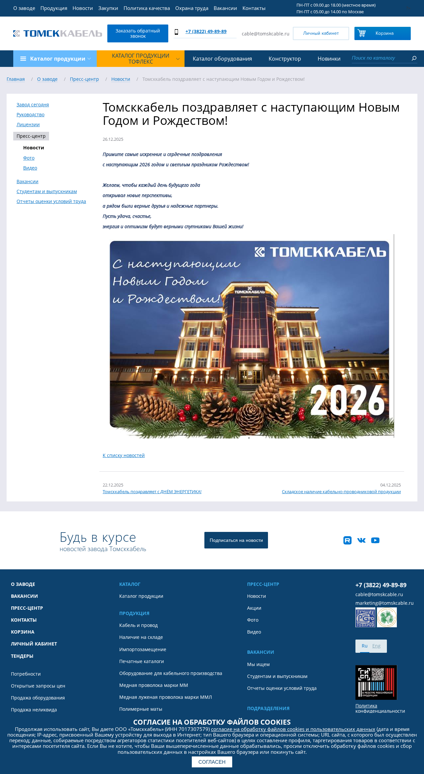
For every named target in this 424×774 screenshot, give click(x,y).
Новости (83, 8)
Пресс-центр (31, 136)
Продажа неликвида (34, 709)
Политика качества (147, 8)
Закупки (108, 8)
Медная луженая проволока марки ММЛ (165, 697)
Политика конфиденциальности (380, 708)
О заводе (24, 8)
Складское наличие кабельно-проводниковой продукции (341, 491)
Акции (254, 608)
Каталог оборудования (222, 59)
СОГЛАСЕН (212, 762)
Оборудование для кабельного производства (170, 673)
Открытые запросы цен (38, 686)
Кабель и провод (138, 625)
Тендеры (22, 656)
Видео (30, 168)
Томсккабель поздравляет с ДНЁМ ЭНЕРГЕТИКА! (152, 491)
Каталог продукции (141, 596)
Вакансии (225, 8)
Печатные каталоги (141, 661)
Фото (28, 158)
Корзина (385, 33)
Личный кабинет (321, 33)
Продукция (53, 8)
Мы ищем (258, 664)
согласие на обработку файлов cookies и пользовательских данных (293, 729)
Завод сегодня (33, 104)
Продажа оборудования (38, 697)
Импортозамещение (142, 649)
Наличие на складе (141, 637)
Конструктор (285, 59)
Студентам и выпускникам (47, 191)
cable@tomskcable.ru (266, 33)
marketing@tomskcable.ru (384, 603)
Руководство (30, 114)
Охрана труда (191, 8)
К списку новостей (124, 455)
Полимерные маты (140, 709)
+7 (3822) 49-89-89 (206, 31)
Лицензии (28, 124)
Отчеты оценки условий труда (51, 201)
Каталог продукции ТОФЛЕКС (140, 59)
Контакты (254, 8)
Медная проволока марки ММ (153, 685)
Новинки (329, 59)
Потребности (26, 674)
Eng (376, 646)
